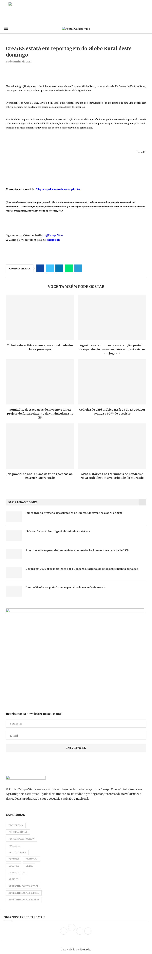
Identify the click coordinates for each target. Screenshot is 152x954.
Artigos (13, 879)
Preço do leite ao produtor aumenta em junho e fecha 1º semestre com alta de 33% (77, 550)
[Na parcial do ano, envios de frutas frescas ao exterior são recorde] (40, 446)
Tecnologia (16, 825)
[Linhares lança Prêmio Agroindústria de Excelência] (14, 535)
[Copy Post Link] (88, 268)
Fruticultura (17, 852)
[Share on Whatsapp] (69, 268)
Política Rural (18, 832)
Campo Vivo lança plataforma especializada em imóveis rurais (65, 587)
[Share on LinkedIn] (59, 268)
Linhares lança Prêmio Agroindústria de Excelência (58, 531)
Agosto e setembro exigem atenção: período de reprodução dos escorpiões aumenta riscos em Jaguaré (112, 349)
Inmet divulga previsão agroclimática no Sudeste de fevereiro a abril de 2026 (74, 512)
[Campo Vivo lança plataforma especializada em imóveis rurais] (14, 591)
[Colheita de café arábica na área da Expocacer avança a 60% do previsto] (112, 381)
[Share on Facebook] (40, 268)
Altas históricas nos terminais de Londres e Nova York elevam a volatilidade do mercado (112, 476)
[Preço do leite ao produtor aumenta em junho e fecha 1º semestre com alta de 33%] (14, 554)
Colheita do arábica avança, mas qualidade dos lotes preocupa (40, 347)
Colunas (14, 865)
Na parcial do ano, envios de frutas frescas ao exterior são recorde (40, 476)
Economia (32, 859)
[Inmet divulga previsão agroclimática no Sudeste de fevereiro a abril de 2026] (14, 516)
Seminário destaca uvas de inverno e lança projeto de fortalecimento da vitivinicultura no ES (40, 413)
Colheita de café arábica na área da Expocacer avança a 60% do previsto (112, 411)
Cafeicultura (17, 872)
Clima (29, 865)
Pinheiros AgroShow (21, 838)
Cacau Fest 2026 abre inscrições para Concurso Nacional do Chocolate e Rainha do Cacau (82, 568)
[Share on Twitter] (50, 268)
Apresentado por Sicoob (23, 886)
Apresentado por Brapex (24, 899)
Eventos (14, 859)
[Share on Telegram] (78, 268)
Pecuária (14, 845)
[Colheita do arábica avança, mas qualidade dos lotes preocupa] (40, 317)
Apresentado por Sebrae (24, 893)
